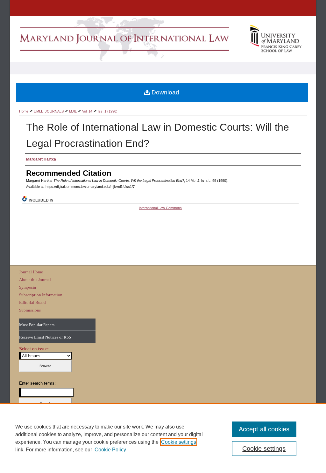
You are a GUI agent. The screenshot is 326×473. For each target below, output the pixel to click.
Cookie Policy (110, 449)
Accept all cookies (264, 429)
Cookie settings (178, 442)
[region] (163, 438)
